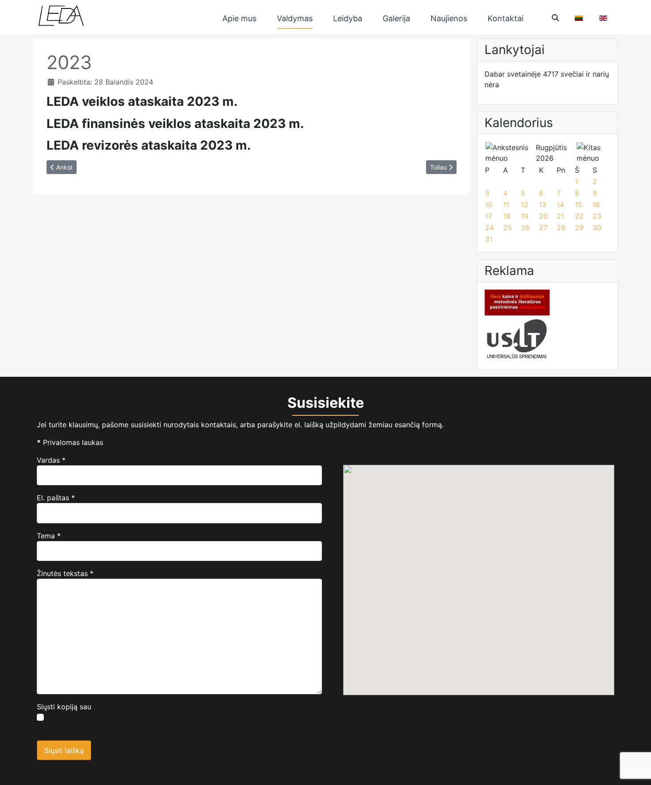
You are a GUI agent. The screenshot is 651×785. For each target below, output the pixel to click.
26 (525, 227)
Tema (49, 535)
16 (596, 204)
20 (543, 216)
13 (542, 204)
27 (543, 227)
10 (488, 204)
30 (597, 227)
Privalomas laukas (70, 442)
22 (579, 216)
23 (597, 216)
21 (560, 216)
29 (579, 227)
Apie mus (239, 18)
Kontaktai (505, 18)
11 (506, 204)
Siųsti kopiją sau (64, 706)
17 (488, 216)
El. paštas (56, 497)
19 (524, 216)
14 (560, 204)
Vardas (51, 460)
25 (507, 227)
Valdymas (295, 18)
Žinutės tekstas (65, 573)
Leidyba (347, 18)
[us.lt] (517, 338)
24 (489, 227)
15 (578, 204)
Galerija (396, 18)
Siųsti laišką (64, 750)
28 (561, 227)
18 (507, 216)
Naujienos (448, 18)
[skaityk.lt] (517, 302)
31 (488, 239)
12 (524, 204)
